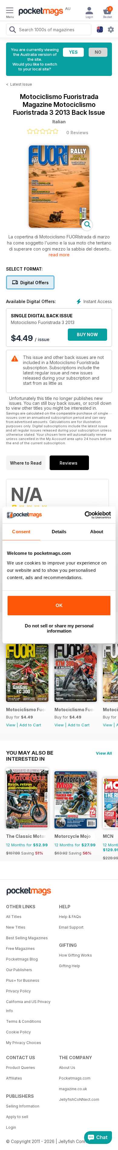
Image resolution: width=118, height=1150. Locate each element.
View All (104, 753)
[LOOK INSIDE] (59, 226)
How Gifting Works (75, 955)
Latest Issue (21, 84)
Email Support (71, 927)
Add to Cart (30, 724)
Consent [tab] (21, 531)
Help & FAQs (70, 916)
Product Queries (20, 1067)
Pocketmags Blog (22, 959)
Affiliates (14, 1078)
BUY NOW (87, 334)
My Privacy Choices (23, 1042)
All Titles (13, 916)
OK (59, 605)
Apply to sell (17, 1116)
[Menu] (9, 11)
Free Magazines (20, 948)
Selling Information (22, 1106)
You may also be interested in (29, 753)
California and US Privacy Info (28, 1006)
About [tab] (96, 531)
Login (11, 1127)
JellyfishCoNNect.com (79, 1099)
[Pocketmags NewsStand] (39, 12)
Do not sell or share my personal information (59, 628)
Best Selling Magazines (27, 938)
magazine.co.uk (73, 1089)
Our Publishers (19, 969)
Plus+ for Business (22, 980)
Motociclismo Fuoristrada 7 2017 (26, 709)
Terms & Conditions (23, 1021)
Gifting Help (69, 966)
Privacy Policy (18, 991)
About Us (67, 1067)
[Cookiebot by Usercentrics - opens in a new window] (85, 515)
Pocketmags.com (74, 1078)
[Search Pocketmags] (12, 30)
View (10, 724)
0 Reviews (77, 132)
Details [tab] (59, 531)
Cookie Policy (18, 1032)
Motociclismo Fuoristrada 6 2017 (74, 709)
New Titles (15, 927)
